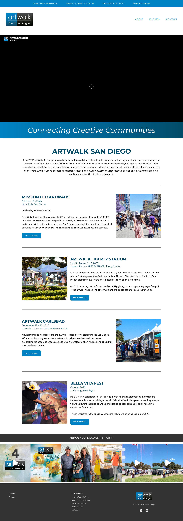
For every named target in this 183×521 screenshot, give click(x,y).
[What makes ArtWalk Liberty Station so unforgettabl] (107, 463)
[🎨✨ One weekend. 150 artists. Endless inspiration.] (45, 463)
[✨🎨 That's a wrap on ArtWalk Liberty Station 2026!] (137, 463)
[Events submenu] (159, 19)
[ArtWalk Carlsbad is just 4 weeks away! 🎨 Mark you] (15, 463)
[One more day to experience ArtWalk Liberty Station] (167, 463)
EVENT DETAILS (31, 235)
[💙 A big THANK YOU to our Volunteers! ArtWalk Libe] (76, 463)
